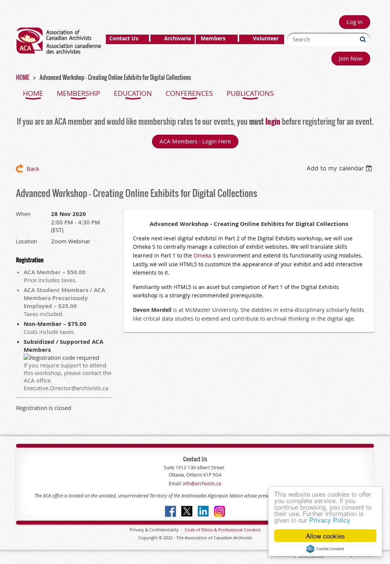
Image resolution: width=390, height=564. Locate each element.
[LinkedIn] (203, 511)
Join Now (351, 58)
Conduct (252, 529)
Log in (355, 21)
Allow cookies (325, 535)
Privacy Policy (329, 519)
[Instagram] (219, 511)
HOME (22, 77)
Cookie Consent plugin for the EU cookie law (325, 549)
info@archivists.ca (201, 483)
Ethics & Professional (222, 529)
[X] (186, 511)
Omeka (202, 255)
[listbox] (340, 168)
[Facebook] (170, 511)
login (272, 121)
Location (26, 241)
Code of (193, 529)
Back (33, 168)
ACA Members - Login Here (195, 141)
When (23, 214)
